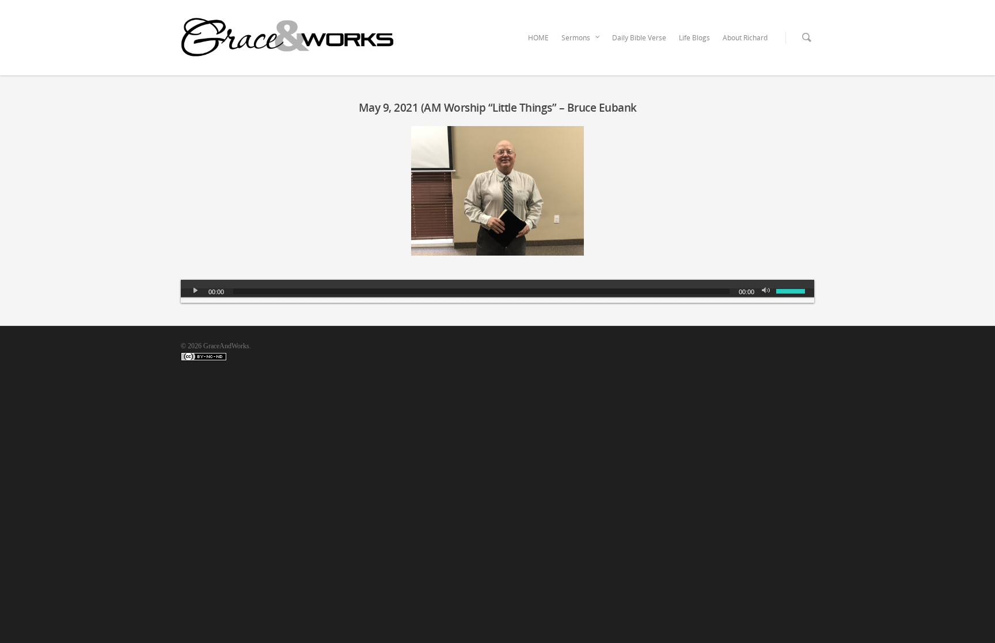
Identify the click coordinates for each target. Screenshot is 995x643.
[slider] (792, 290)
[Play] (196, 291)
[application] (497, 291)
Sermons (575, 38)
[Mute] (767, 291)
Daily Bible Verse (639, 38)
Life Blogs (694, 38)
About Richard (745, 38)
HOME (538, 38)
